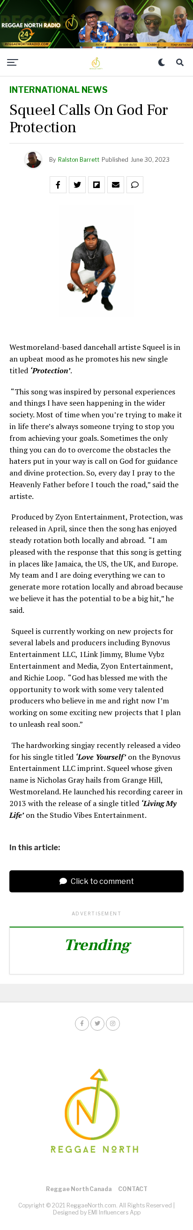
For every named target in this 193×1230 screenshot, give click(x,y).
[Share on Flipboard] (96, 184)
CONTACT (133, 1188)
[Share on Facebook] (58, 184)
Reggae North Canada (79, 1188)
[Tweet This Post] (77, 184)
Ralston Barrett (78, 159)
